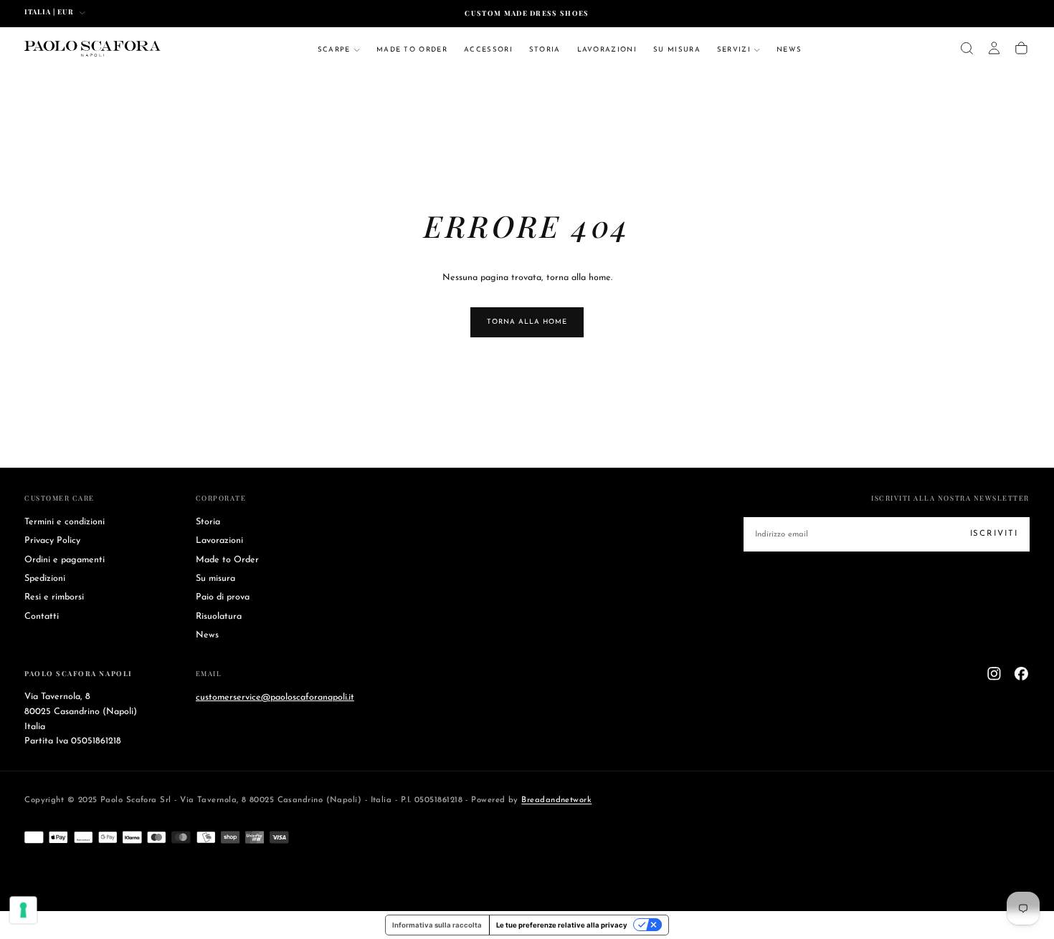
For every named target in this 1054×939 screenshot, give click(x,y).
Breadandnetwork (556, 800)
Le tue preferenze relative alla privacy (561, 925)
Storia (545, 50)
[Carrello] (1021, 48)
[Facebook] (1021, 673)
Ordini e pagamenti (64, 560)
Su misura (677, 50)
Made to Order (411, 50)
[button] (967, 48)
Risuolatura (219, 616)
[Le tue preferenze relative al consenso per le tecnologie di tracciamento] (23, 910)
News (789, 50)
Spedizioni (44, 578)
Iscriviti (994, 533)
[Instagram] (994, 673)
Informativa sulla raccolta (437, 925)
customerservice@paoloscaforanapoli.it (275, 697)
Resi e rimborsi (54, 597)
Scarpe (334, 50)
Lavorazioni (607, 50)
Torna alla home (526, 322)
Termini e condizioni (64, 522)
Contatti (41, 616)
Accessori (488, 50)
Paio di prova (223, 597)
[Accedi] (994, 48)
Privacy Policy (52, 540)
